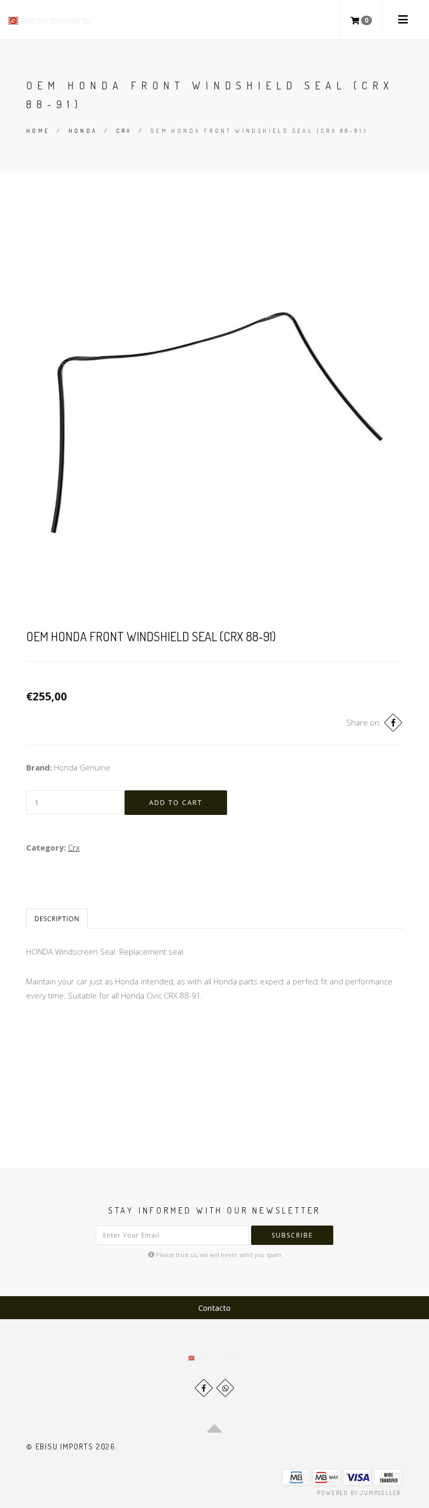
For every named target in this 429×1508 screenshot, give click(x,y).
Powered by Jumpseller (359, 1492)
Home (38, 130)
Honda (83, 130)
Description (57, 918)
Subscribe (292, 1235)
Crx (124, 130)
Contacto (214, 1307)
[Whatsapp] (225, 1387)
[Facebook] (393, 722)
